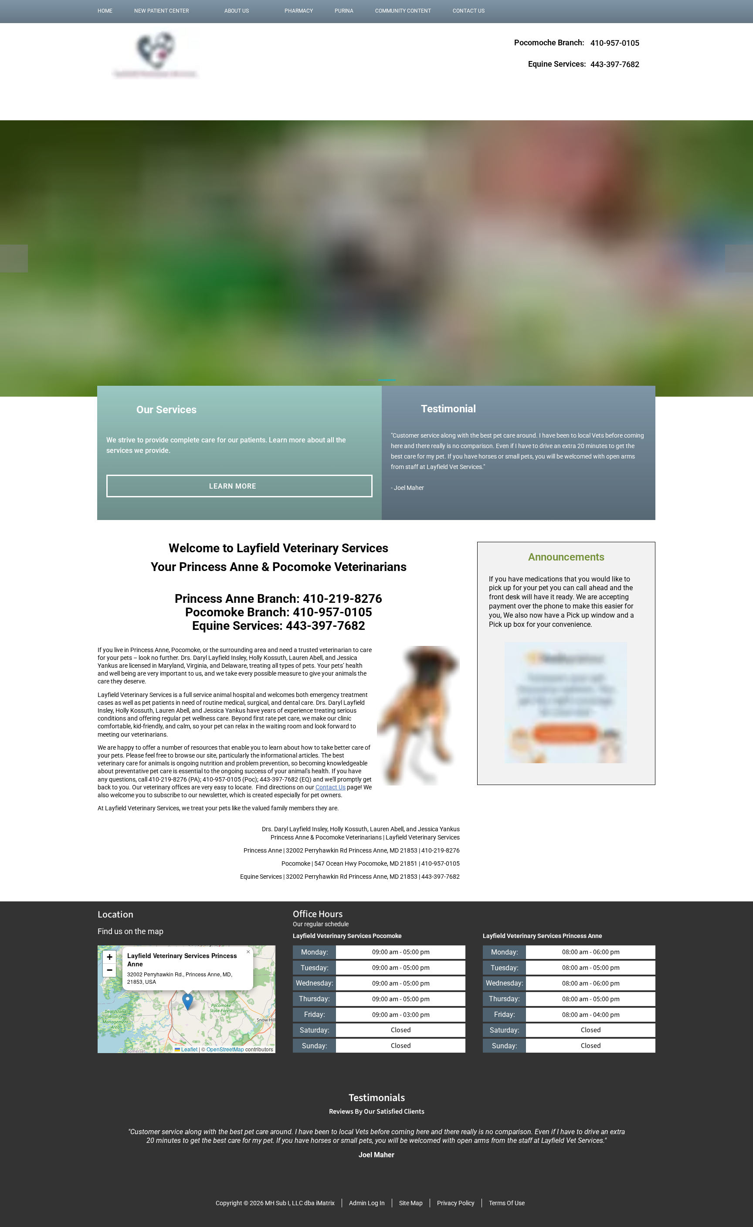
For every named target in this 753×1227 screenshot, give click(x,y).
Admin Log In (367, 1203)
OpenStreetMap (225, 1049)
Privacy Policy (456, 1203)
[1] (134, 89)
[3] (176, 89)
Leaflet (188, 1049)
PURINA (344, 11)
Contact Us (330, 787)
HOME (105, 11)
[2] (155, 89)
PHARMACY (299, 11)
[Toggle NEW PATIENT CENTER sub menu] (197, 11)
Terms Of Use (507, 1203)
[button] (187, 1002)
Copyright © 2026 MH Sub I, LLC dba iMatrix (275, 1203)
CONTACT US (469, 11)
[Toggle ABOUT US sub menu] (257, 11)
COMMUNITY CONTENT (403, 11)
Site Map (411, 1203)
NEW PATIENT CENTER (161, 11)
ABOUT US (236, 11)
